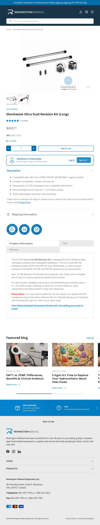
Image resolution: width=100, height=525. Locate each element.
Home (8, 29)
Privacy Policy (71, 518)
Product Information (21, 243)
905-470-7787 (17, 498)
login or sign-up (63, 2)
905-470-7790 (25, 492)
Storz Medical (12, 109)
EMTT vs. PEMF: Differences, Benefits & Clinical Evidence (24, 376)
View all (90, 337)
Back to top (48, 421)
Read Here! (25, 202)
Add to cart (66, 148)
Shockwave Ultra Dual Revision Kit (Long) (28, 29)
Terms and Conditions (85, 518)
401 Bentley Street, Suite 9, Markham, (24, 484)
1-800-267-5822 (42, 492)
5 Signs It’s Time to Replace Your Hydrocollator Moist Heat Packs (70, 378)
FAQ (65, 243)
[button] (86, 12)
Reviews (14, 249)
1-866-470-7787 (35, 498)
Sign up (82, 160)
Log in (72, 160)
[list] (50, 62)
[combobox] (50, 21)
